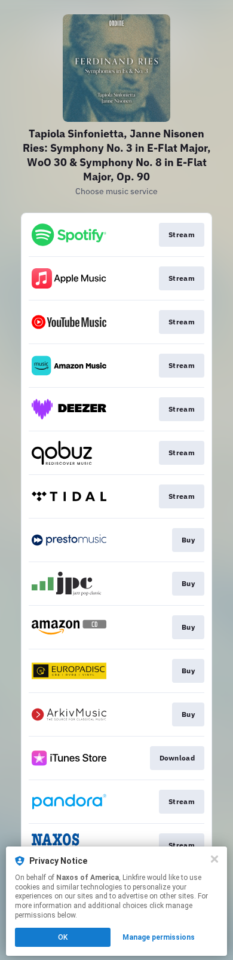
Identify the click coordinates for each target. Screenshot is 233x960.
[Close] (214, 859)
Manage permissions (158, 937)
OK (63, 937)
